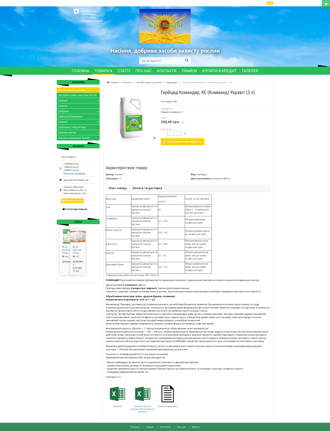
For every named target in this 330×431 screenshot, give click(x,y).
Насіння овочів (67, 132)
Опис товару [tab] (118, 188)
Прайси (189, 70)
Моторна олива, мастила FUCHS (77, 95)
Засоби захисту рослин (71, 89)
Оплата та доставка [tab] (147, 188)
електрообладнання (70, 116)
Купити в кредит (219, 70)
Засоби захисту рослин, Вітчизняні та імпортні (142, 409)
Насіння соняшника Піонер (73, 137)
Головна (80, 70)
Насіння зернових (168, 406)
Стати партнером (76, 209)
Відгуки (196, 426)
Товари (102, 70)
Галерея (250, 70)
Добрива (63, 111)
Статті (124, 70)
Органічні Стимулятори (72, 127)
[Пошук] (186, 60)
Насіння (117, 406)
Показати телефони (92, 20)
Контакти (167, 70)
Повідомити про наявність (183, 141)
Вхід (270, 3)
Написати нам (73, 200)
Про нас (143, 70)
